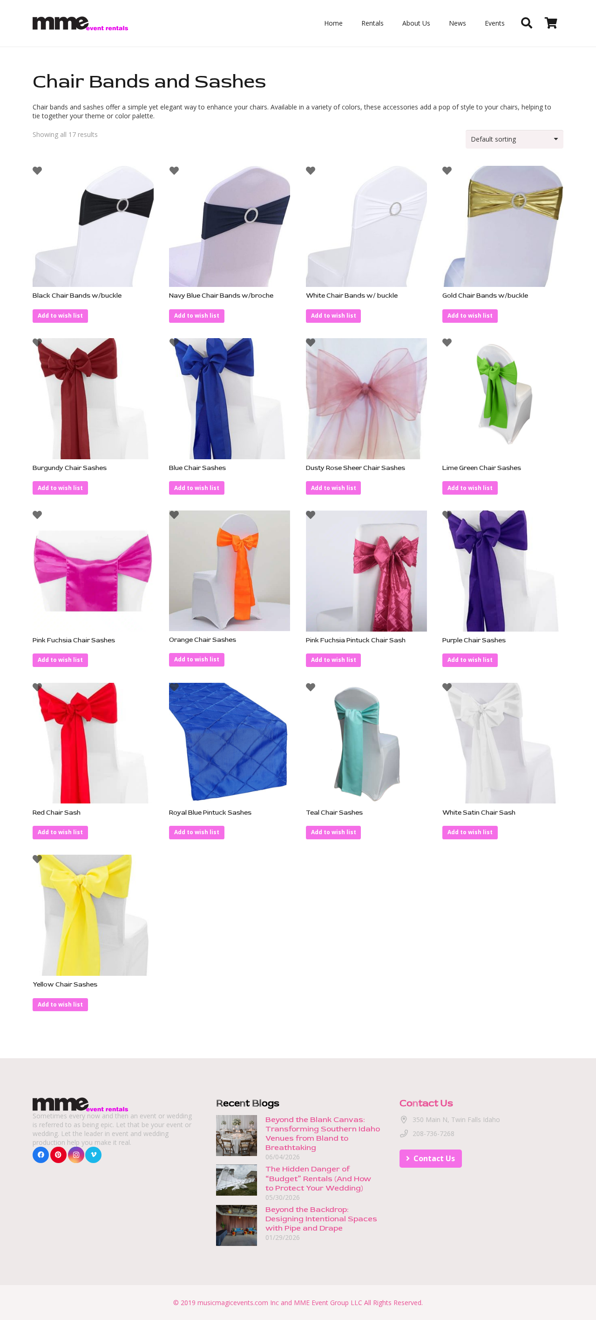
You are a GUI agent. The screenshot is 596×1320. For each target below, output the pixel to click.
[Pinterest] (58, 1155)
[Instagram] (76, 1155)
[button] (60, 316)
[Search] (526, 23)
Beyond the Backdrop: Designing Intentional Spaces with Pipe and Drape (321, 1218)
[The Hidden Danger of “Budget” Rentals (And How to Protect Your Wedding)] (236, 1169)
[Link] (80, 23)
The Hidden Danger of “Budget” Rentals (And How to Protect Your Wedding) (318, 1178)
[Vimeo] (93, 1155)
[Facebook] (41, 1155)
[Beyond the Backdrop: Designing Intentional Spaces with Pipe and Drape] (236, 1209)
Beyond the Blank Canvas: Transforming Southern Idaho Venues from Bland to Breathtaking (322, 1133)
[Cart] (551, 23)
